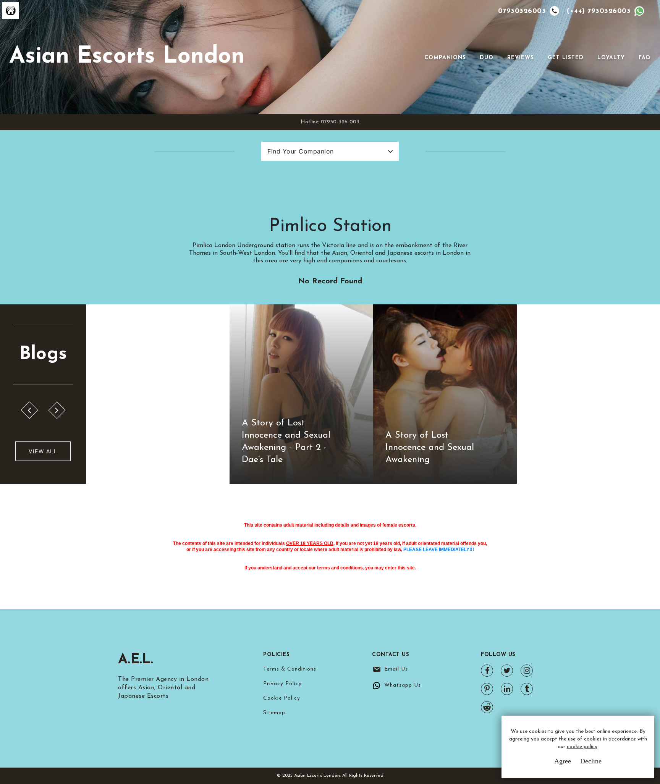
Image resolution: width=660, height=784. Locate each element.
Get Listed (566, 58)
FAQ (645, 58)
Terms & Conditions (289, 669)
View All (43, 451)
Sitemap (274, 713)
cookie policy (582, 747)
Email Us (396, 669)
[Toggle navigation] (413, 57)
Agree (562, 761)
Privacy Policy (282, 684)
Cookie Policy (281, 698)
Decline (591, 761)
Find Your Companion (300, 151)
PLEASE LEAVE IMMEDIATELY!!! (438, 549)
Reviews (520, 58)
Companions (445, 58)
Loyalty (611, 58)
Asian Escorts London (126, 56)
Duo (486, 58)
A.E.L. (136, 660)
